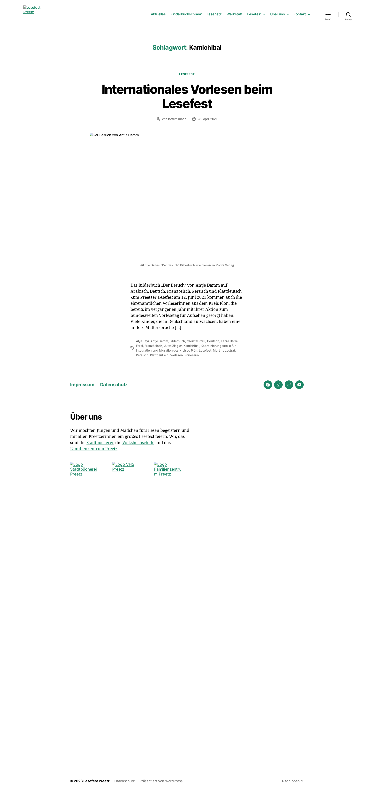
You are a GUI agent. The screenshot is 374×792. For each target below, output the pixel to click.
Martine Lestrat (224, 350)
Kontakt (300, 14)
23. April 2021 (207, 119)
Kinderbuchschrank (186, 14)
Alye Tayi (142, 341)
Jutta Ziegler (173, 346)
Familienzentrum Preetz (93, 449)
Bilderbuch (177, 341)
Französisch (153, 346)
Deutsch (213, 341)
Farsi (139, 346)
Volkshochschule (138, 442)
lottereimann (177, 119)
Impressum (82, 384)
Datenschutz (114, 384)
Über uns (277, 14)
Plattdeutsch (159, 355)
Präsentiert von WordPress (160, 781)
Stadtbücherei (99, 442)
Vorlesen (176, 355)
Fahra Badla (229, 341)
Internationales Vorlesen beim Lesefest (187, 96)
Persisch (142, 355)
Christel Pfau (196, 341)
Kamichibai (191, 346)
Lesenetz (214, 14)
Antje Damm (159, 341)
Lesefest (254, 14)
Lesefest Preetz (96, 781)
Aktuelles (158, 14)
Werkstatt (235, 14)
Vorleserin (191, 355)
